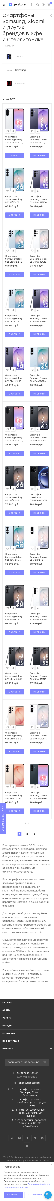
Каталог (7, 1002)
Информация (10, 1041)
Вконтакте (12, 1138)
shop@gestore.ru (29, 1083)
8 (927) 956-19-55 (27, 1073)
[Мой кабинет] (43, 4)
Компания (8, 1033)
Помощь (7, 1049)
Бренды (7, 1025)
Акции (6, 1010)
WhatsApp (42, 1138)
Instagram (19, 1138)
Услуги (7, 1018)
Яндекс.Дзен (27, 1146)
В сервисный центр (3, 817)
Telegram (27, 1138)
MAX (35, 1138)
